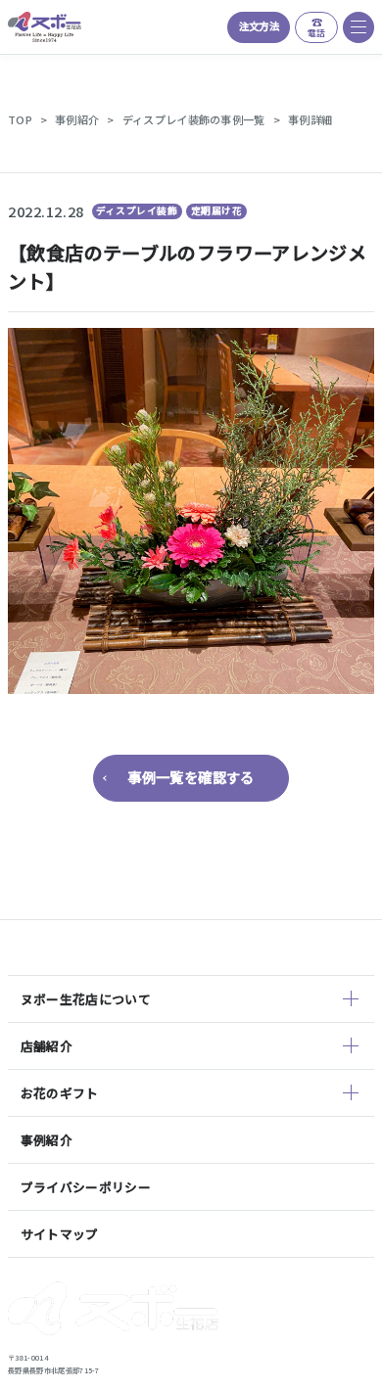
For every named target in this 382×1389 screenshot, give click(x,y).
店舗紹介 (46, 1046)
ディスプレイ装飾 (136, 210)
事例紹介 (77, 119)
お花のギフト (60, 1093)
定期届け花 (217, 210)
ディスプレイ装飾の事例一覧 (193, 119)
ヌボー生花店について (86, 999)
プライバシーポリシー (86, 1187)
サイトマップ (60, 1234)
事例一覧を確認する (190, 776)
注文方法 (259, 26)
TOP (20, 119)
